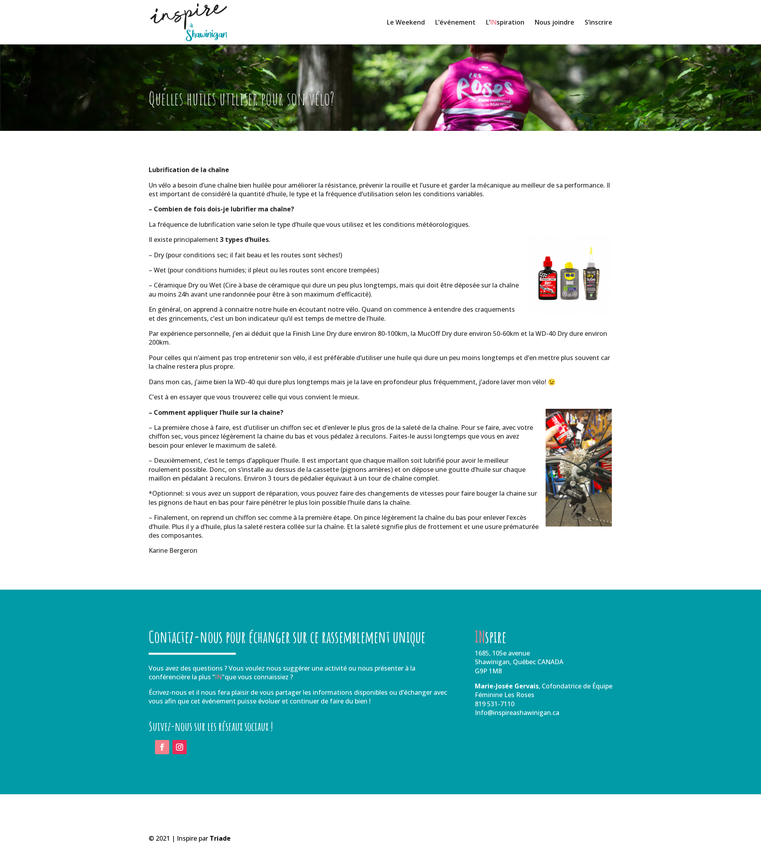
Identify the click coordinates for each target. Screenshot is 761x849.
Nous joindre (554, 23)
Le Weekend (406, 23)
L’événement (455, 23)
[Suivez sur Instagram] (179, 747)
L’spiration (505, 23)
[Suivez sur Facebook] (162, 747)
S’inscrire (598, 23)
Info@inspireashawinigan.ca (517, 712)
